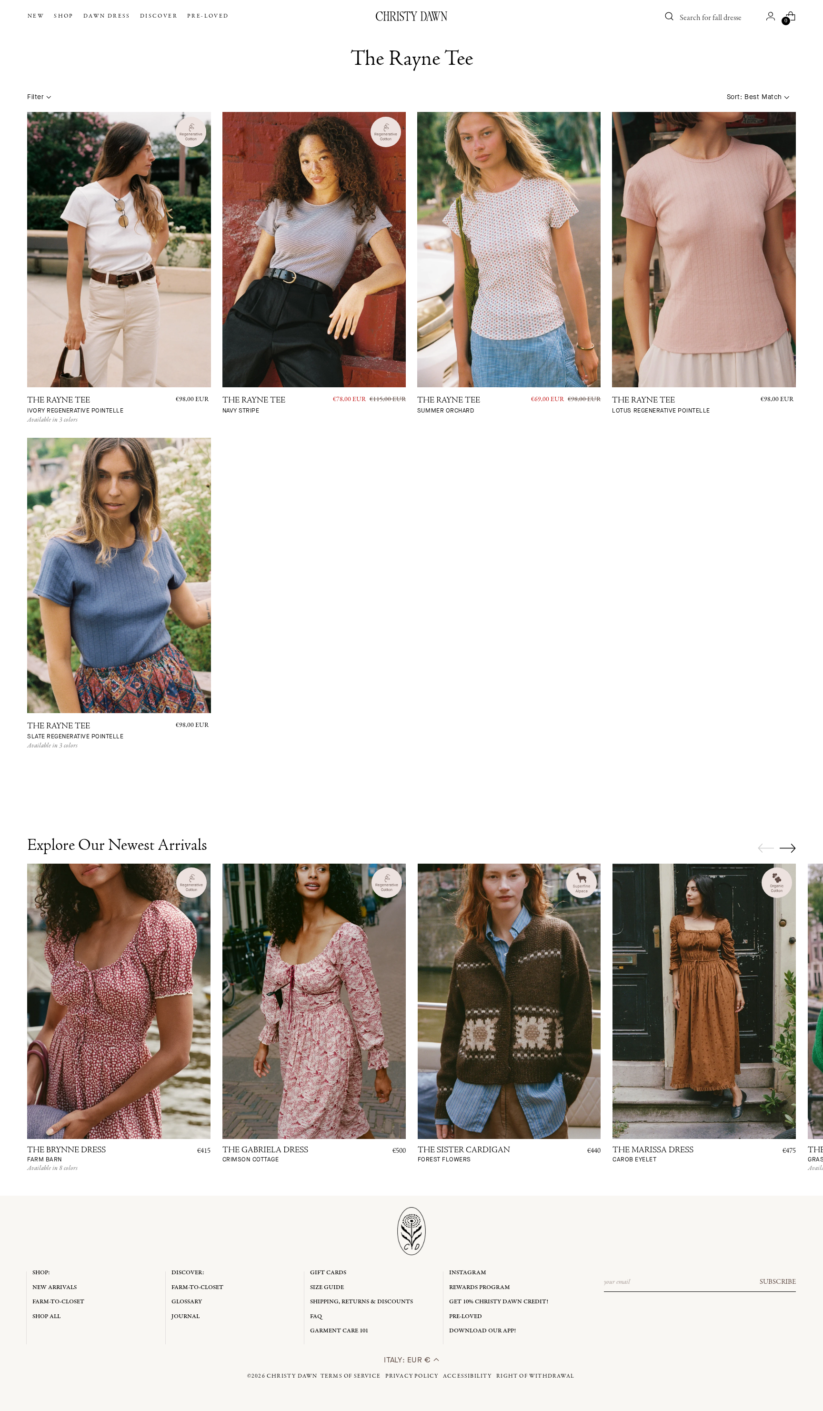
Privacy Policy (412, 1376)
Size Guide (327, 1287)
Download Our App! (482, 1331)
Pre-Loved (465, 1316)
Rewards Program (479, 1287)
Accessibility (467, 1376)
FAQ (316, 1316)
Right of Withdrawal (535, 1376)
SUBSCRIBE (778, 1282)
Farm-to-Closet (58, 1302)
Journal (185, 1316)
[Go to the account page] (770, 16)
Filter (35, 96)
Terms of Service (351, 1376)
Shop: (41, 1273)
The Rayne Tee (75, 405)
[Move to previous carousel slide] (766, 848)
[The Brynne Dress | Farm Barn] (119, 1001)
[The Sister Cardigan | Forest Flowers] (509, 1001)
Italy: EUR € (408, 1360)
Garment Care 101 (339, 1331)
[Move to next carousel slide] (788, 848)
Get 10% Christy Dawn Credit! (498, 1302)
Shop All (46, 1316)
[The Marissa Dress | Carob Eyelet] (704, 1001)
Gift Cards (328, 1273)
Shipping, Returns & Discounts (361, 1302)
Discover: (187, 1273)
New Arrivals (54, 1287)
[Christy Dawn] (411, 16)
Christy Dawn (292, 1376)
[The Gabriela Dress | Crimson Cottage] (314, 1001)
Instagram (467, 1273)
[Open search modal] (670, 16)
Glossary (186, 1302)
